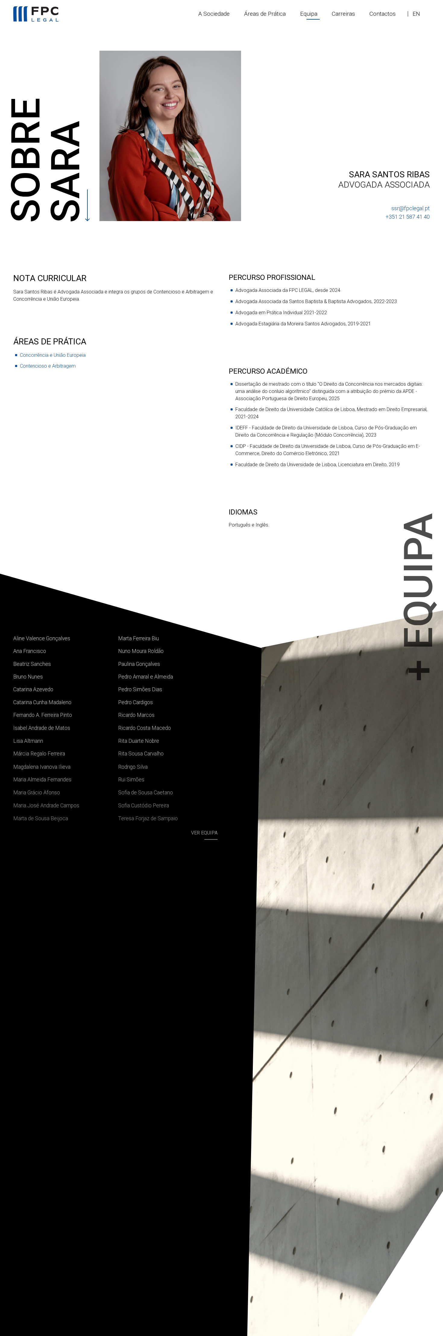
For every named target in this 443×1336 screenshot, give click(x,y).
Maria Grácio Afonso (36, 792)
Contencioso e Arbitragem (48, 366)
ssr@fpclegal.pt (410, 208)
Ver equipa (204, 831)
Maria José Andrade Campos (46, 805)
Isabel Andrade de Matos (41, 728)
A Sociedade (214, 13)
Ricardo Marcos (136, 715)
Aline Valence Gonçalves (41, 638)
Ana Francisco (29, 651)
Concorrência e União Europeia (53, 355)
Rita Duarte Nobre (138, 741)
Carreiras (343, 13)
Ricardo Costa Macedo (144, 728)
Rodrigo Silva (133, 766)
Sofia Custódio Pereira (143, 805)
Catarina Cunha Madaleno (42, 702)
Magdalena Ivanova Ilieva (42, 766)
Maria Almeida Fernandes (42, 779)
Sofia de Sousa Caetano (145, 792)
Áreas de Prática (265, 13)
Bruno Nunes (28, 677)
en (416, 13)
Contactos (382, 13)
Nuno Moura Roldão (141, 651)
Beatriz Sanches (32, 664)
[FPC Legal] (35, 14)
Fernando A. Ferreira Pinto (42, 715)
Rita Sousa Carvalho (141, 753)
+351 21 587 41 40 (407, 217)
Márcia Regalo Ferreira (39, 753)
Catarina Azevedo (33, 689)
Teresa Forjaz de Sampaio (148, 817)
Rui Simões (131, 779)
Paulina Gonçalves (139, 664)
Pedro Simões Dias (140, 689)
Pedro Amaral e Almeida (145, 677)
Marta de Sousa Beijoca (40, 817)
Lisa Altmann (28, 741)
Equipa (308, 13)
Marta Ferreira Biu (138, 638)
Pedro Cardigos (135, 702)
